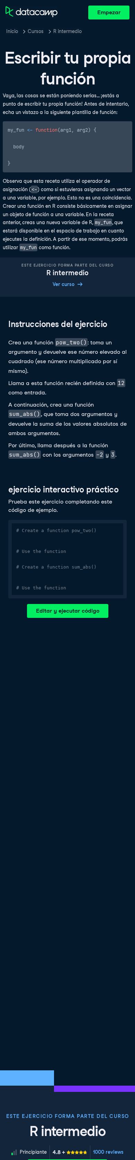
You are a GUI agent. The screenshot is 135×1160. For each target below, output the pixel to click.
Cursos (36, 31)
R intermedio (67, 31)
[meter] (70, 1152)
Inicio (12, 31)
